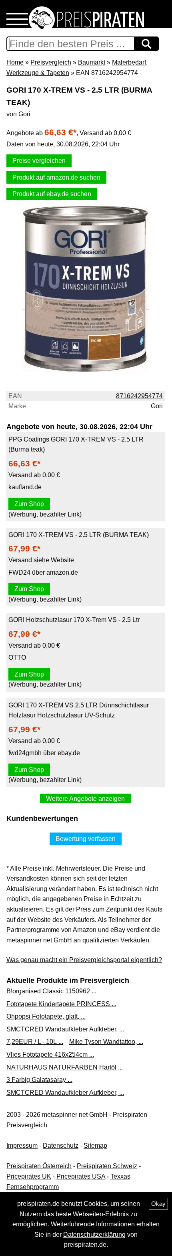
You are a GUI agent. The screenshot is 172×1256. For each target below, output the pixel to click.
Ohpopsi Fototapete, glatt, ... (46, 1016)
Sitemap (95, 1145)
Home (15, 62)
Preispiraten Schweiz (107, 1166)
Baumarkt (91, 62)
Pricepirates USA (80, 1176)
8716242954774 (139, 396)
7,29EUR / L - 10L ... (34, 1041)
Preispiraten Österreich (39, 1166)
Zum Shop (29, 503)
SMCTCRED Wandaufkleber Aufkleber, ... (65, 1029)
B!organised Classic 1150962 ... (51, 991)
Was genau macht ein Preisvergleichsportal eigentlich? (84, 959)
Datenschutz (60, 1145)
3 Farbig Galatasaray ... (39, 1079)
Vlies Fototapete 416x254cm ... (50, 1054)
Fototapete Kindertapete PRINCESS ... (61, 1004)
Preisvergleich (50, 62)
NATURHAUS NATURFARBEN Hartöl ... (64, 1067)
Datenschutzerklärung (94, 1234)
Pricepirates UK (28, 1176)
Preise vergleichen (39, 160)
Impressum (22, 1145)
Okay (158, 1203)
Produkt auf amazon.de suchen (56, 177)
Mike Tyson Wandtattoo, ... (106, 1041)
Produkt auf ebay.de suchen (51, 193)
